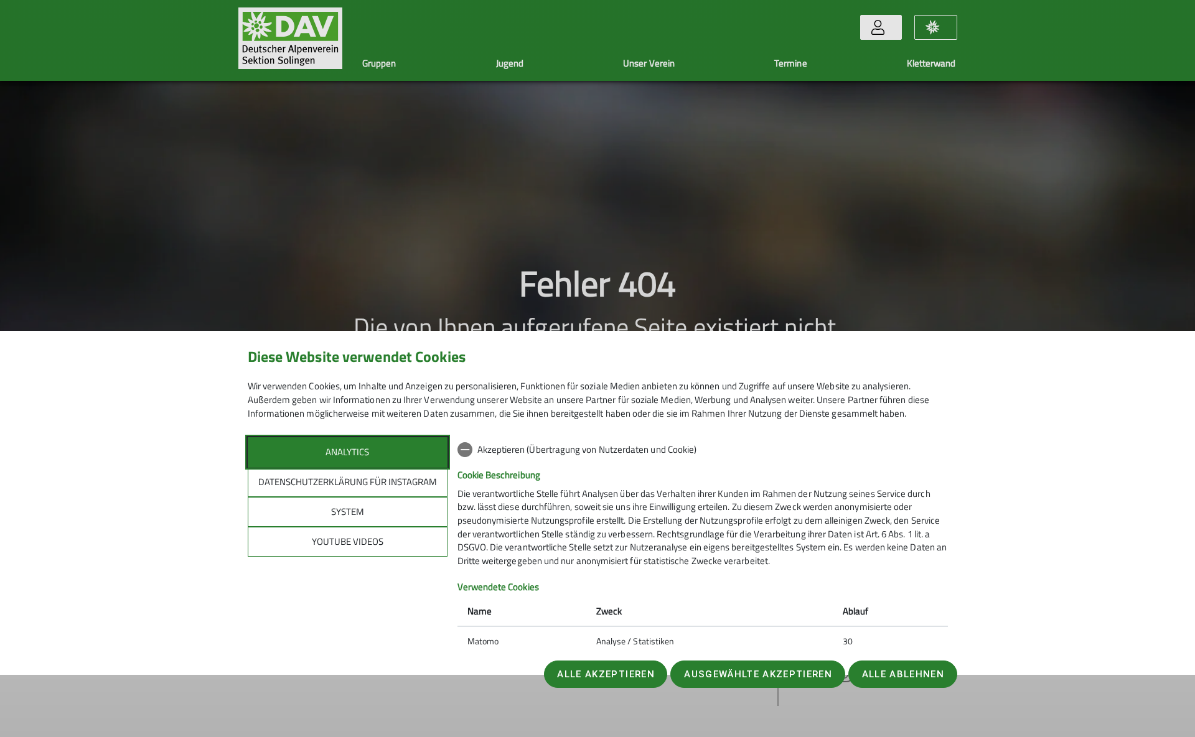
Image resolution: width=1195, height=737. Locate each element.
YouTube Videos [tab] (347, 541)
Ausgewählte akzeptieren (758, 674)
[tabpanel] (702, 546)
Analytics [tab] (347, 452)
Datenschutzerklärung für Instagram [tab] (347, 482)
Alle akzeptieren (605, 674)
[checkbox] (702, 449)
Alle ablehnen (903, 674)
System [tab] (347, 511)
